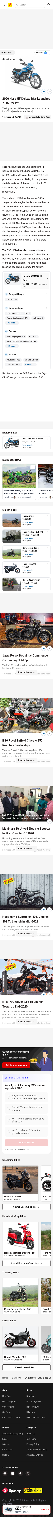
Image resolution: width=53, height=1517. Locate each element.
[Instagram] (12, 1473)
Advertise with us (34, 1455)
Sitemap (6, 1444)
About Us (30, 1433)
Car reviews (8, 1407)
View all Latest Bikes (24, 1367)
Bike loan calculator (35, 1417)
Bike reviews (32, 1407)
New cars (6, 1396)
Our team (31, 1439)
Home (5, 1378)
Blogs (5, 1439)
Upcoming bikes (33, 1401)
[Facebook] (20, 1473)
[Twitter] (28, 1473)
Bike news (31, 1412)
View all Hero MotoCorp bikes (25, 1263)
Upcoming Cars (9, 1401)
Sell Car (5, 1455)
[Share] (49, 91)
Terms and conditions (36, 1449)
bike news (16, 1378)
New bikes (31, 1396)
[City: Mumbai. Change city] (49, 5)
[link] (20, 1180)
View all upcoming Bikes (25, 1207)
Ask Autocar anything (12, 1433)
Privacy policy (32, 1444)
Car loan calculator (11, 1417)
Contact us (7, 1449)
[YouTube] (5, 1473)
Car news (6, 1412)
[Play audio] (43, 91)
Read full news (25, 672)
